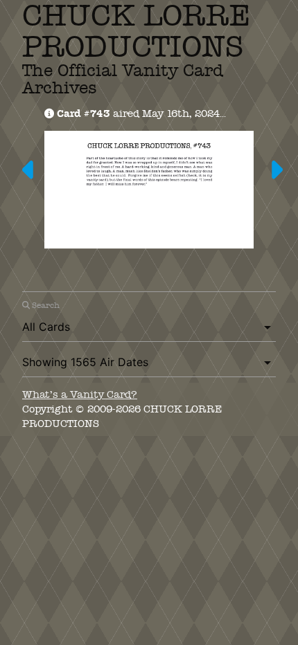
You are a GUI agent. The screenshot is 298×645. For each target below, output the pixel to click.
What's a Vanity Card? (79, 394)
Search (45, 305)
